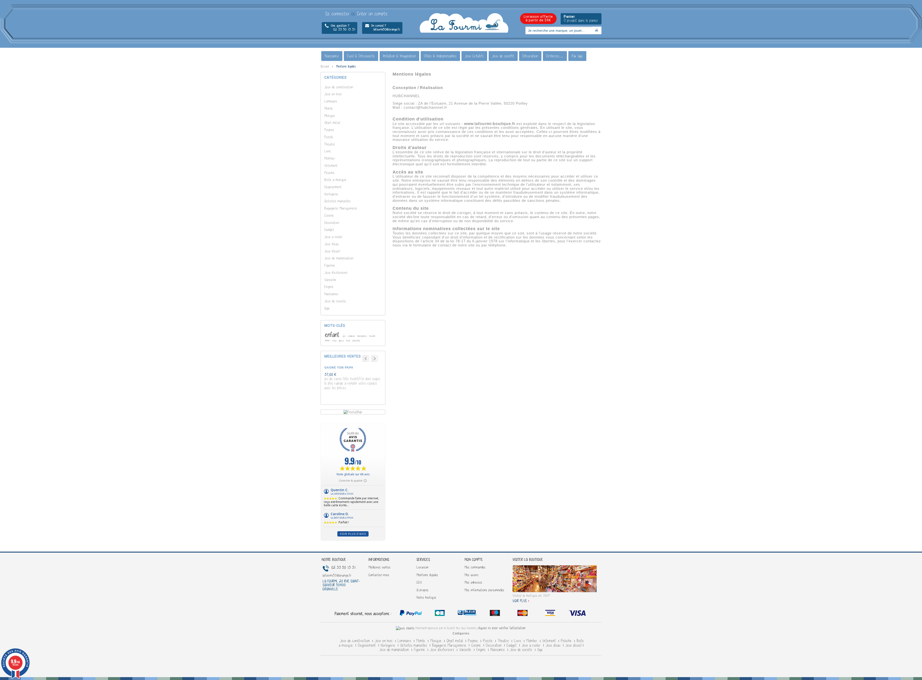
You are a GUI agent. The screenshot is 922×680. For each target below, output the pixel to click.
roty (334, 340)
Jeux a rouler (333, 237)
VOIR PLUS (520, 601)
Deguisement (333, 187)
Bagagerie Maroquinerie (340, 208)
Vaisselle (330, 280)
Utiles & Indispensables (440, 56)
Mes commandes (475, 567)
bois (348, 340)
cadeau (352, 336)
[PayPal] (411, 614)
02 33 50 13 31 (340, 29)
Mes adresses (473, 582)
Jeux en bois (333, 94)
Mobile (328, 108)
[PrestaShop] (353, 412)
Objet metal (332, 122)
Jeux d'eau (331, 244)
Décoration (530, 56)
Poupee (329, 130)
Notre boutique (426, 597)
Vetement (331, 165)
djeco (342, 340)
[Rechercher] (596, 30)
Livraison (423, 567)
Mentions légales (427, 575)
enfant (333, 334)
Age (327, 308)
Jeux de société (503, 56)
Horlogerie (331, 194)
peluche (356, 340)
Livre (327, 151)
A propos (423, 590)
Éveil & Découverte (361, 56)
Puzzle (328, 137)
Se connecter (338, 14)
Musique (329, 115)
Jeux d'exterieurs (336, 272)
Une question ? (340, 25)
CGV (419, 582)
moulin (372, 336)
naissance (362, 336)
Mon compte (474, 559)
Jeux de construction (338, 87)
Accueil (325, 66)
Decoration (331, 223)
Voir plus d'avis (353, 534)
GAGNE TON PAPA (338, 367)
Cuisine (329, 215)
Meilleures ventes (380, 567)
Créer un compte (372, 14)
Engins (329, 287)
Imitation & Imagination (399, 56)
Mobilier (329, 158)
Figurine (329, 265)
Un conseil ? (378, 25)
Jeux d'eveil (332, 251)
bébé (328, 340)
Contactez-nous (379, 575)
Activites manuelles (337, 201)
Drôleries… (555, 56)
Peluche (329, 173)
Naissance (332, 56)
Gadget (329, 229)
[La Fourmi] (464, 23)
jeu (344, 336)
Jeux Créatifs (474, 56)
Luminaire (330, 101)
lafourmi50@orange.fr (382, 29)
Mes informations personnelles (484, 590)
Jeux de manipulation (338, 258)
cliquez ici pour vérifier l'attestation (502, 628)
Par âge (577, 56)
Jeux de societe (335, 301)
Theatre (329, 144)
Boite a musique (335, 180)
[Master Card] (468, 614)
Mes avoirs (472, 575)
